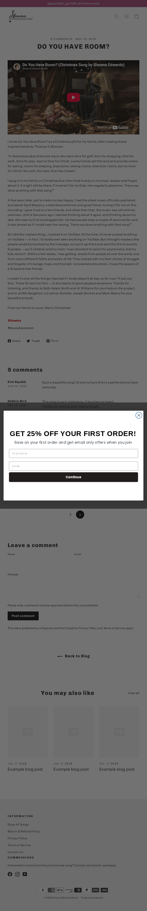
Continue (73, 477)
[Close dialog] (139, 415)
